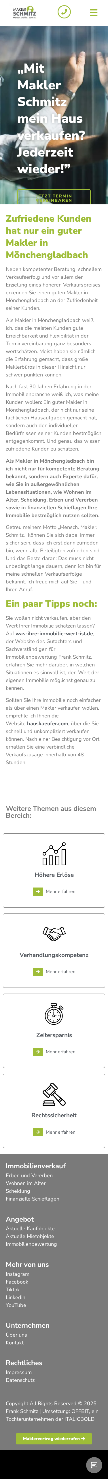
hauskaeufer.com (47, 723)
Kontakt (15, 1342)
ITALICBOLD (79, 1419)
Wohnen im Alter (26, 1183)
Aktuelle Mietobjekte (30, 1236)
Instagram (17, 1274)
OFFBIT (80, 1411)
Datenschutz (20, 1380)
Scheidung (18, 1191)
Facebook (17, 1281)
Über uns (16, 1334)
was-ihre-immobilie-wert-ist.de (54, 633)
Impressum (19, 1372)
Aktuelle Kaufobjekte (30, 1228)
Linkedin (15, 1297)
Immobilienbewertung (31, 1244)
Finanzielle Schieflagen (32, 1198)
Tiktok (13, 1289)
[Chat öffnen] (94, 1465)
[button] (94, 13)
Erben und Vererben (29, 1175)
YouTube (16, 1305)
